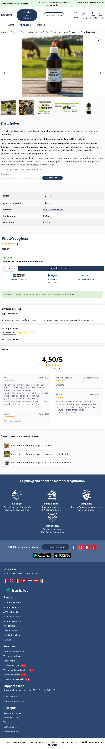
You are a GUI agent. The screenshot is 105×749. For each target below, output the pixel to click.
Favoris (76, 18)
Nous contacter (10, 696)
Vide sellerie (9, 625)
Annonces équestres (12, 621)
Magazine (7, 639)
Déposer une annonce (13, 651)
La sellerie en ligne (12, 635)
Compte (93, 18)
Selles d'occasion (11, 630)
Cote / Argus (9, 660)
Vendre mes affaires (12, 656)
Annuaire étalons (11, 611)
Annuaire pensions (12, 616)
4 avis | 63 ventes (34, 333)
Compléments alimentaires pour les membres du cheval (39, 454)
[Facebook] (73, 547)
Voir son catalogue (10, 339)
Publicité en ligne (11, 665)
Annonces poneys (11, 607)
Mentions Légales (11, 717)
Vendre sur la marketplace (15, 670)
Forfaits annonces (11, 674)
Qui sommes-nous (12, 712)
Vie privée (8, 722)
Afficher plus (52, 177)
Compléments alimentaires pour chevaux (31, 445)
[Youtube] (87, 547)
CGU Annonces (10, 726)
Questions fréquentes (13, 701)
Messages (84, 18)
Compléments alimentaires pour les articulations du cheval (40, 462)
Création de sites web (13, 679)
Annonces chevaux (12, 602)
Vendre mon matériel (27, 15)
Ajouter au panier (61, 268)
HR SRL (15, 328)
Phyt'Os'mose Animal (53, 209)
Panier (100, 18)
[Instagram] (80, 547)
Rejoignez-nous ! (55, 547)
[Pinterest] (94, 547)
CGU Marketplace (11, 731)
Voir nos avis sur (8, 3)
